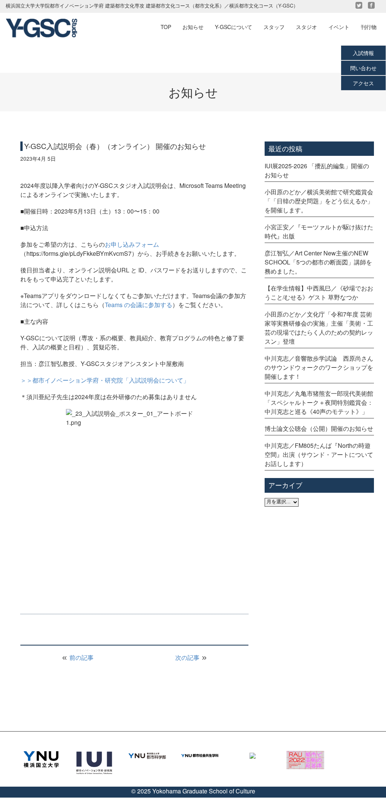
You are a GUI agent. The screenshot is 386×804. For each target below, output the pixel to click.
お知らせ (193, 27)
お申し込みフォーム (132, 244)
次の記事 (188, 657)
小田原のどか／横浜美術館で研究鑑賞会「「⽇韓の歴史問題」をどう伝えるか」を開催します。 (319, 201)
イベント (338, 27)
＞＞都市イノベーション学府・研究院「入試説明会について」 (104, 380)
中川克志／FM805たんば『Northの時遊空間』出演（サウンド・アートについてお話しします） (319, 454)
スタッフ (274, 27)
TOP (166, 27)
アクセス (363, 83)
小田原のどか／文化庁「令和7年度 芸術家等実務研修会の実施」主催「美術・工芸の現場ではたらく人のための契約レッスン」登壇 (319, 328)
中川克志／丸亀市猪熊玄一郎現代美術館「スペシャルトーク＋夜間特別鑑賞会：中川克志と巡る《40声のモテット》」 (319, 402)
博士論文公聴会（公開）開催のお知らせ (319, 428)
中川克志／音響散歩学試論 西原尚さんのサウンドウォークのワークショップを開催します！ (319, 367)
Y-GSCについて (233, 27)
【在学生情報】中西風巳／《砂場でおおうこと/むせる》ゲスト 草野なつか (319, 292)
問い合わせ (363, 68)
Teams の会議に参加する (138, 304)
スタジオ (306, 27)
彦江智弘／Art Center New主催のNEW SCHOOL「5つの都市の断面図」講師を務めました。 (318, 262)
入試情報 (363, 53)
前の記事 (80, 657)
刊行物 (369, 27)
